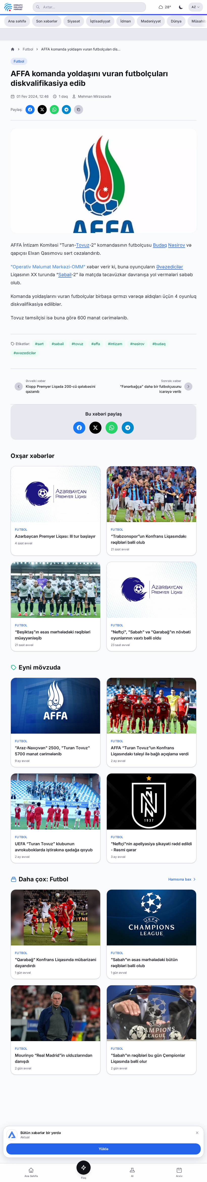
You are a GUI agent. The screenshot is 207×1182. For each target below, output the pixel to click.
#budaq (159, 344)
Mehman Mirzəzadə (94, 96)
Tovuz (82, 245)
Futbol (28, 49)
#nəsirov (137, 344)
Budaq (160, 245)
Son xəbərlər (46, 21)
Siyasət (73, 21)
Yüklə (103, 1149)
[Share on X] (42, 109)
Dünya (176, 21)
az (194, 7)
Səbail (64, 274)
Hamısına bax (179, 879)
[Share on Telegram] (66, 109)
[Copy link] (78, 109)
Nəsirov (176, 245)
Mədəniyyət (151, 21)
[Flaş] (83, 1168)
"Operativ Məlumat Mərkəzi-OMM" (48, 266)
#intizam (115, 344)
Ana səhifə (17, 21)
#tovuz (77, 344)
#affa (95, 344)
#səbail (58, 344)
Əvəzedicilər (169, 266)
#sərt (39, 344)
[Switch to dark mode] (181, 7)
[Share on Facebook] (30, 109)
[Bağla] (197, 1132)
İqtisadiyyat (100, 21)
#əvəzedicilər (25, 353)
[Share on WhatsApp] (54, 109)
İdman (125, 21)
